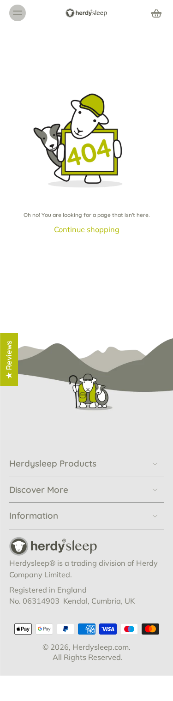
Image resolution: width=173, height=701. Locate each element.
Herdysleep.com (100, 646)
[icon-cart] (153, 13)
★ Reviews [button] (8, 359)
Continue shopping (86, 229)
